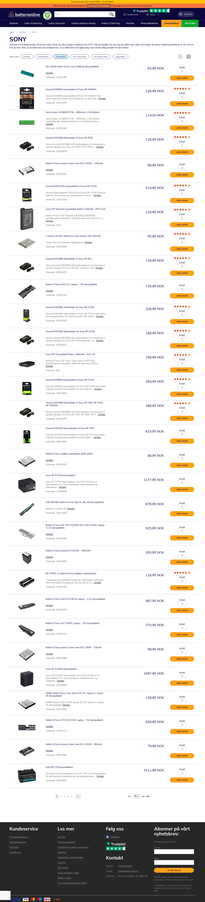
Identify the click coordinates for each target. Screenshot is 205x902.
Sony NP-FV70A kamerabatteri (61, 475)
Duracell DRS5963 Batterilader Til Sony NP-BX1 (69, 259)
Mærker (23, 32)
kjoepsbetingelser (17, 842)
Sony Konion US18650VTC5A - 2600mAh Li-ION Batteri (72, 112)
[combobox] (85, 14)
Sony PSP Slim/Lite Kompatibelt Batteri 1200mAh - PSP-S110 (75, 209)
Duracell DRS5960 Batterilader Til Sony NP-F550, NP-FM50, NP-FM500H (74, 404)
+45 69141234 (125, 866)
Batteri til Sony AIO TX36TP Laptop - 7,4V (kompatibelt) (72, 623)
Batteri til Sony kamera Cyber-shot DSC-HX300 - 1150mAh (74, 163)
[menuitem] (14, 23)
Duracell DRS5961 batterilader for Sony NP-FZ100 (70, 307)
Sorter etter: (14, 56)
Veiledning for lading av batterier (73, 847)
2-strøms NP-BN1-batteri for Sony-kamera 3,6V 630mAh (73, 236)
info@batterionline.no (128, 871)
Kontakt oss (15, 852)
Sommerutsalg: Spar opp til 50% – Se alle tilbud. (92, 1)
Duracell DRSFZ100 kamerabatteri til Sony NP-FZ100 (71, 186)
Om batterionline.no (18, 837)
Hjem (11, 32)
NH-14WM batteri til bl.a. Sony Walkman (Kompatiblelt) (72, 66)
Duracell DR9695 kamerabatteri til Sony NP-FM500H (71, 89)
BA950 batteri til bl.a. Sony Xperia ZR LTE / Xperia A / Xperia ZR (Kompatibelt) (74, 694)
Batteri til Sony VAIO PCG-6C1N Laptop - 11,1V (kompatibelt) (75, 599)
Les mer (61, 837)
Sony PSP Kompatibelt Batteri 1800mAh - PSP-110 (70, 354)
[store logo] (24, 14)
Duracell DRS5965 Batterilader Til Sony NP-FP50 (69, 138)
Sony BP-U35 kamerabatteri (59, 767)
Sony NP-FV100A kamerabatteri (61, 669)
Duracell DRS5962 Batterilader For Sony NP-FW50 (70, 331)
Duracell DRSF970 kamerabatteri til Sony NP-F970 (70, 428)
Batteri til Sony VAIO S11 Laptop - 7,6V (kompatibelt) (71, 284)
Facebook (114, 837)
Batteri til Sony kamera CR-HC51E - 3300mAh (68, 550)
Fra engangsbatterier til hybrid (72, 883)
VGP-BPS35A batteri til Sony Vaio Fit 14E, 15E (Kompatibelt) (75, 502)
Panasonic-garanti (66, 842)
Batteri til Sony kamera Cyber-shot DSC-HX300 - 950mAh (74, 744)
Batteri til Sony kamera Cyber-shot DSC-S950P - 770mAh (74, 647)
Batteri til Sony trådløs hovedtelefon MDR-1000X (69, 454)
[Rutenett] (180, 56)
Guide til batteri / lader (68, 872)
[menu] (102, 23)
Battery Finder (64, 878)
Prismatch (14, 847)
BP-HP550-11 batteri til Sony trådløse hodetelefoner (71, 573)
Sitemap (62, 862)
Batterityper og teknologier (70, 857)
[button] (158, 14)
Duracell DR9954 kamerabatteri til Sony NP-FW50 (70, 380)
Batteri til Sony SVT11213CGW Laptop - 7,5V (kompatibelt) (74, 720)
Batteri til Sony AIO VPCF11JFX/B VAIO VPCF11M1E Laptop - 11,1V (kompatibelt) (76, 526)
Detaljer (49, 73)
